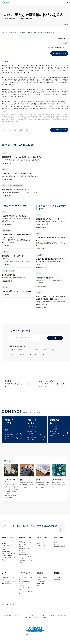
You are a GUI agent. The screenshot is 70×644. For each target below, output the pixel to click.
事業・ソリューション (9, 538)
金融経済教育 (6, 230)
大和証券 (43, 617)
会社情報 (40, 573)
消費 (12, 350)
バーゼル (45, 354)
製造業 (20, 350)
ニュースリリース (8, 604)
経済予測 (5, 252)
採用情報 (57, 573)
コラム (5, 287)
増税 (36, 350)
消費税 (53, 350)
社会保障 (39, 255)
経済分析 (22, 32)
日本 (4, 212)
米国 (29, 32)
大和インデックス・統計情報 (57, 615)
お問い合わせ (7, 615)
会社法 (12, 354)
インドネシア (33, 354)
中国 (38, 233)
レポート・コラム (13, 32)
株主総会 (22, 354)
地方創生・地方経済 (8, 271)
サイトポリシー (32, 615)
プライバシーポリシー (20, 615)
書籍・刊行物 (58, 537)
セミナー (5, 573)
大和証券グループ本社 (31, 617)
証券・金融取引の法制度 (15, 185)
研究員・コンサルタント (44, 538)
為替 (44, 350)
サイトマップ (43, 615)
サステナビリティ (25, 573)
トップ (3, 32)
